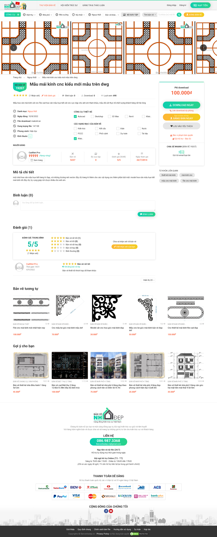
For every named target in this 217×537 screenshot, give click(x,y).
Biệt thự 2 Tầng (62, 382)
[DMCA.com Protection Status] (139, 534)
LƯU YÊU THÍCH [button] (183, 126)
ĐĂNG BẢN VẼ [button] (195, 15)
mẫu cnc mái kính (169, 181)
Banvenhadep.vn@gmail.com (108, 444)
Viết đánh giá (49, 95)
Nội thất (79, 15)
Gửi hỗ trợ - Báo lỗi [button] (182, 139)
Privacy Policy (103, 534)
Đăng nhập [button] (171, 5)
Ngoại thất (96, 15)
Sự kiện (137, 529)
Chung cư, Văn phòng (25, 382)
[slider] (20, 95)
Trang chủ (17, 77)
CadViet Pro (32, 264)
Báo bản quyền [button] (182, 135)
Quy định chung (84, 529)
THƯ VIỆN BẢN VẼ (47, 5)
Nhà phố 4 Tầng (100, 382)
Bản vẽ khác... (61, 324)
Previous (13, 47)
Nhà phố (46, 15)
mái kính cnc (187, 175)
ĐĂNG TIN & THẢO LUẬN (93, 5)
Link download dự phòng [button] (183, 110)
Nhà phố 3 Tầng (178, 382)
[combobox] (149, 14)
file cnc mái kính (190, 181)
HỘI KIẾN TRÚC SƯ (69, 5)
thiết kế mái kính (169, 175)
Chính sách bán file (102, 529)
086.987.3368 (108, 440)
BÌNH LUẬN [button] (147, 214)
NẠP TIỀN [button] (202, 5)
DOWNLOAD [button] (183, 105)
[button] (181, 117)
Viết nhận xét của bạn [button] (125, 247)
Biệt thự (29, 15)
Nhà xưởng (63, 15)
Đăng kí (182, 5)
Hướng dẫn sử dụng (122, 529)
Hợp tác (147, 529)
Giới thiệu (70, 529)
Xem (38, 160)
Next (203, 47)
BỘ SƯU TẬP (132, 15)
